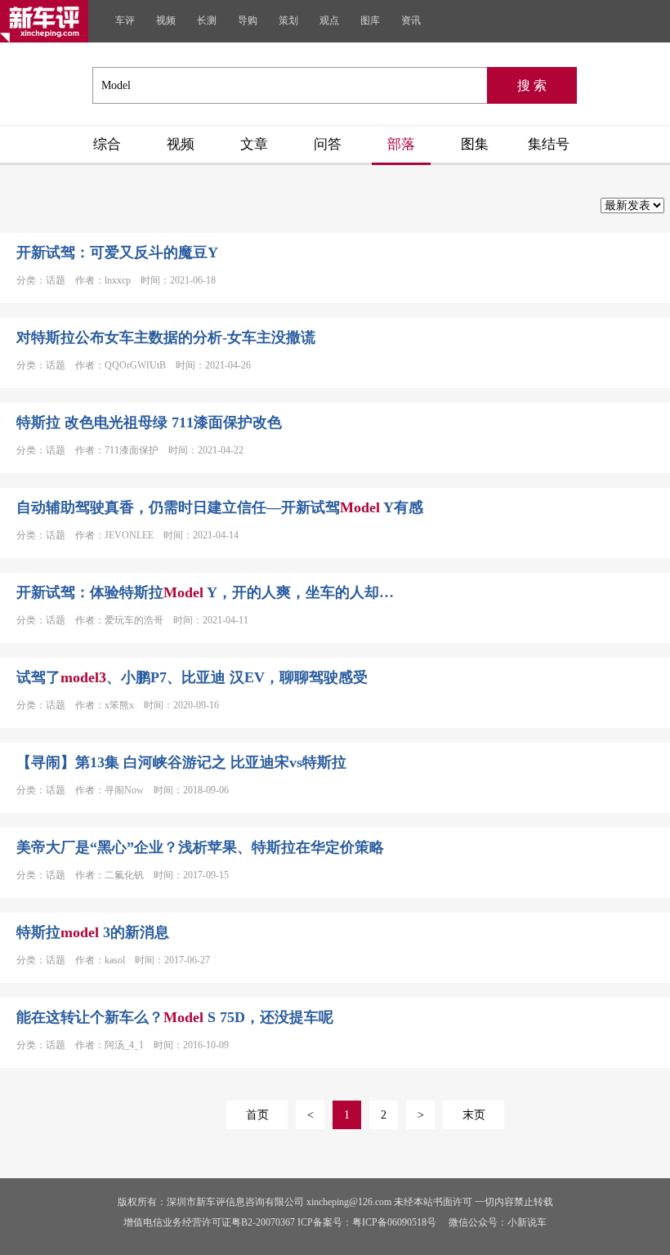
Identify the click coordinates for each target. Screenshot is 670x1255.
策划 (288, 20)
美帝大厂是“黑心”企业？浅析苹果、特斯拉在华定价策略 (200, 847)
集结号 (549, 144)
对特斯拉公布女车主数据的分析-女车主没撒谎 (165, 337)
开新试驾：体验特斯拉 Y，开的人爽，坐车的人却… (205, 592)
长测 (207, 20)
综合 (107, 144)
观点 (329, 20)
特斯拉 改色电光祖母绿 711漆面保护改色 (149, 422)
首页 (257, 1115)
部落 (401, 144)
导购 (247, 20)
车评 (125, 20)
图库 (370, 20)
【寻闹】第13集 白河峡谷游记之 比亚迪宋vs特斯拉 (181, 762)
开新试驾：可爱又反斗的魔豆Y (117, 252)
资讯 (411, 20)
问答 (328, 144)
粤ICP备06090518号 (394, 1222)
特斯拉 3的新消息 (92, 932)
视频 (166, 20)
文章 (254, 144)
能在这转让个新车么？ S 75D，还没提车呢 (174, 1017)
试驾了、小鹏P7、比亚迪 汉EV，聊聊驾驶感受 (192, 677)
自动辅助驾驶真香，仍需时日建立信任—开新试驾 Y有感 (219, 507)
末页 (473, 1115)
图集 (475, 144)
